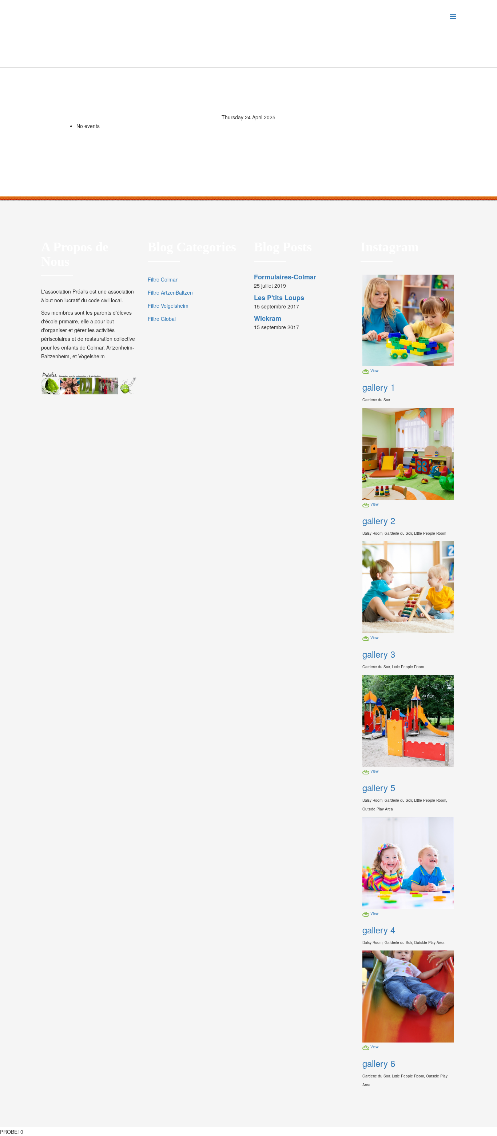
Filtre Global (162, 318)
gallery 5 (378, 787)
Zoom (365, 372)
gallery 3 (378, 653)
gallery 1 (378, 386)
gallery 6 (378, 1063)
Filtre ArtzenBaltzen (170, 292)
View (374, 370)
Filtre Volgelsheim (168, 305)
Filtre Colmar (163, 279)
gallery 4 (378, 929)
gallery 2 (378, 520)
